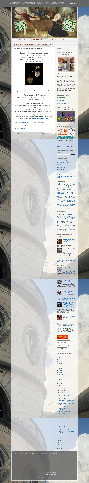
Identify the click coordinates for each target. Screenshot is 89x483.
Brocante (59, 195)
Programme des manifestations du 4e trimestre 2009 (67, 401)
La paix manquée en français (63, 160)
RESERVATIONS (49, 42)
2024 (60, 359)
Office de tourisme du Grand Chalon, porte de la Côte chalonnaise (65, 171)
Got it (78, 3)
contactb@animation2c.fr (51, 474)
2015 (60, 376)
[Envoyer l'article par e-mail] (35, 122)
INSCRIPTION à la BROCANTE (64, 103)
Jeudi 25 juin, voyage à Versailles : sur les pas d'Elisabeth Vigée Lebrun (68, 280)
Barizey (58, 226)
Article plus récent (19, 134)
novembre (62, 390)
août (61, 436)
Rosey (73, 225)
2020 (60, 366)
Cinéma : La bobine (61, 169)
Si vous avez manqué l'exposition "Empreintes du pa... (66, 415)
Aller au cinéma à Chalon (62, 167)
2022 (60, 363)
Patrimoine (59, 190)
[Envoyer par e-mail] (37, 122)
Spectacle (70, 196)
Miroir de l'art (60, 164)
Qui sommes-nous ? (68, 39)
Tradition (61, 201)
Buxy (63, 226)
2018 (60, 370)
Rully (72, 218)
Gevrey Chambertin (64, 229)
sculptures (65, 204)
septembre (62, 435)
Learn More (71, 3)
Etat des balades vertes (55, 39)
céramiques (72, 200)
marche (62, 208)
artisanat (69, 201)
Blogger (52, 477)
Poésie (58, 200)
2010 (60, 385)
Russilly (64, 224)
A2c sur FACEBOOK (60, 42)
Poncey (63, 221)
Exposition (60, 186)
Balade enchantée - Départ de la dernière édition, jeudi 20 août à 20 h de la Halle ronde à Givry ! (69, 241)
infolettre (71, 195)
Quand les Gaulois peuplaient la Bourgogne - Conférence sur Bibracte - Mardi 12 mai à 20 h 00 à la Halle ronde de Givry (69, 270)
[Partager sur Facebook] (41, 122)
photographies (72, 205)
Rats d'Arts (67, 202)
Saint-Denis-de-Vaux (61, 220)
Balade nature (67, 197)
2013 (60, 379)
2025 (60, 357)
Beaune (58, 229)
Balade (59, 192)
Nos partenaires (17, 42)
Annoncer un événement (37, 42)
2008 (60, 448)
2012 (60, 381)
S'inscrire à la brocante (24, 39)
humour (65, 206)
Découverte (72, 204)
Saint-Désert (70, 221)
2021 (60, 365)
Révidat (67, 228)
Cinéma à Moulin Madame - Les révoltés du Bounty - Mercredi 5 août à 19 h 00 (66, 261)
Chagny (67, 226)
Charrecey (66, 222)
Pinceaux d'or (70, 199)
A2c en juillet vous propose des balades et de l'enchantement (66, 299)
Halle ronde (62, 184)
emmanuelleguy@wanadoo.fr (41, 118)
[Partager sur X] (40, 122)
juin (60, 440)
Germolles (59, 217)
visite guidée (65, 200)
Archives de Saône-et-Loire (63, 162)
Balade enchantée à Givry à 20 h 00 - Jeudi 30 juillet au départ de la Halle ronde (69, 316)
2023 (60, 361)
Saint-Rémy (63, 230)
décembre (62, 388)
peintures (61, 199)
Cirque (60, 206)
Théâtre (67, 192)
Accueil (15, 39)
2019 (60, 368)
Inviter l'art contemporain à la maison (65, 165)
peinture (64, 187)
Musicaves (59, 197)
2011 (60, 383)
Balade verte (65, 205)
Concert (72, 186)
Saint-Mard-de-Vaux (65, 225)
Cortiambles (69, 216)
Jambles (70, 214)
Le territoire (26, 42)
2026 (60, 355)
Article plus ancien (48, 134)
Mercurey (59, 216)
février (61, 444)
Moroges (62, 228)
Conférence (70, 193)
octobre (61, 392)
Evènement (69, 190)
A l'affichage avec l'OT (64, 394)
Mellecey (66, 218)
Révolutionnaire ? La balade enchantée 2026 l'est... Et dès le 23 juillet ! (69, 291)
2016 (60, 374)
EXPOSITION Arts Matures (68, 325)
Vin (65, 195)
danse (74, 197)
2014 (60, 378)
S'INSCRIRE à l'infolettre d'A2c (40, 39)
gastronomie (60, 196)
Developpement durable (70, 208)
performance (59, 205)
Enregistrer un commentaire (21, 128)
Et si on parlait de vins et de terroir (66, 398)
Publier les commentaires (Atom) (27, 136)
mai (61, 442)
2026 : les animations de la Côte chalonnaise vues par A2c (27, 44)
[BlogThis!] (39, 122)
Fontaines (59, 222)
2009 (60, 387)
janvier (61, 446)
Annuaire (69, 146)
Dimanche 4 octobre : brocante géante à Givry (66, 427)
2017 (60, 372)
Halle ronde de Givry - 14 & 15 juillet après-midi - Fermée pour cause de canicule (69, 250)
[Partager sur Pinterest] (43, 122)
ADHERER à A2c (47, 44)
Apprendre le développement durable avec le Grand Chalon (65, 174)
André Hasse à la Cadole (64, 411)
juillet (61, 438)
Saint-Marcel (72, 228)
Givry (59, 214)
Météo (58, 146)
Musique (69, 189)
